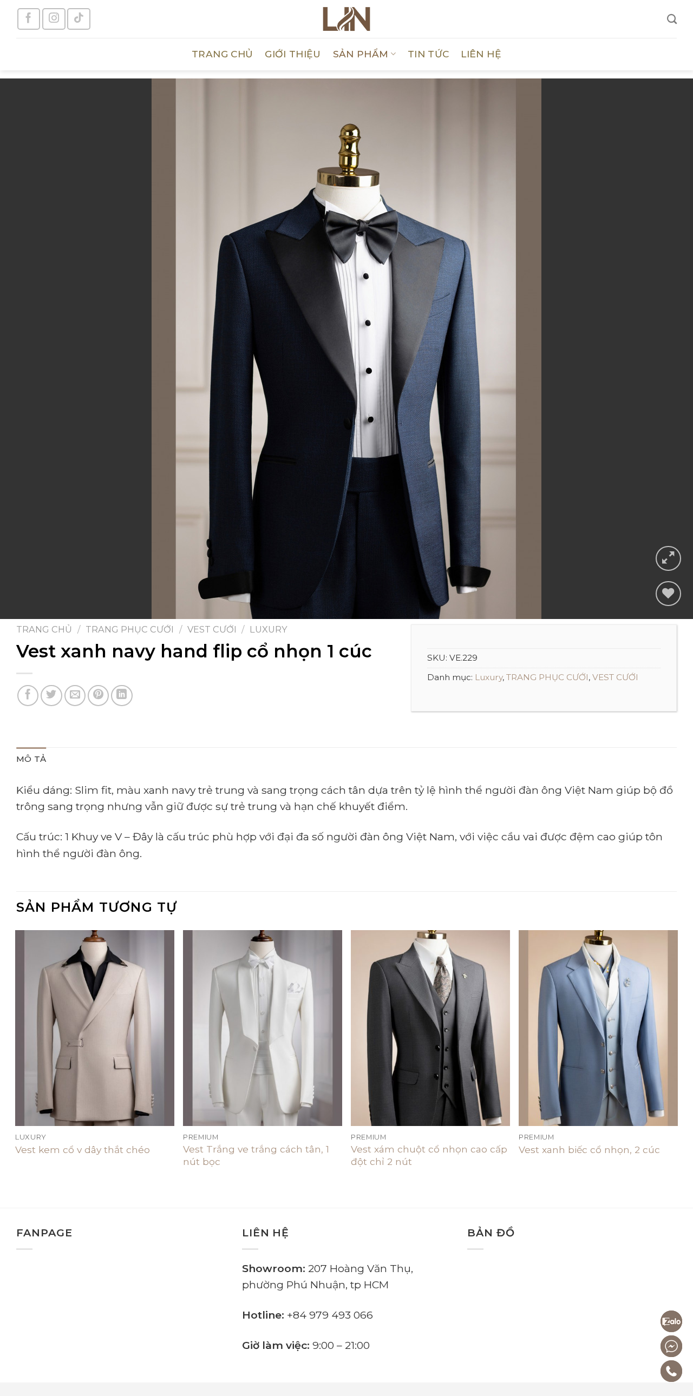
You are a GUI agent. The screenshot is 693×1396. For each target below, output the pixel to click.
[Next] (665, 349)
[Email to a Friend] (75, 696)
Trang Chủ (222, 54)
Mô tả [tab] (31, 759)
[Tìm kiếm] (672, 19)
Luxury (268, 629)
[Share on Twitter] (51, 696)
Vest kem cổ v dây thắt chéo (82, 1149)
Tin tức (428, 54)
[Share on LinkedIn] (122, 696)
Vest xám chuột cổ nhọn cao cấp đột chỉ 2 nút (429, 1155)
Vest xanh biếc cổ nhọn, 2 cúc (589, 1149)
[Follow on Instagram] (53, 19)
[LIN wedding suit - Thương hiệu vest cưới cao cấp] (346, 19)
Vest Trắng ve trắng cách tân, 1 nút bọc (256, 1155)
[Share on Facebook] (28, 696)
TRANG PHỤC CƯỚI (130, 629)
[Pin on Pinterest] (98, 696)
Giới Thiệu (293, 54)
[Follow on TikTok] (78, 19)
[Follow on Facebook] (28, 19)
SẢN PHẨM (361, 54)
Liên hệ (481, 54)
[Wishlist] (668, 594)
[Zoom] (668, 558)
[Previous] (27, 349)
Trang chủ (44, 629)
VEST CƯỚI (212, 629)
